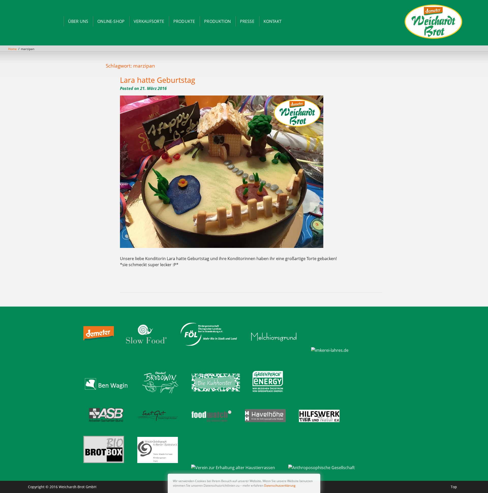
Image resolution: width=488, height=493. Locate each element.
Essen (158, 282)
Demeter (142, 282)
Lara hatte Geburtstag (157, 80)
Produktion (217, 21)
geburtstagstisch (173, 282)
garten (162, 282)
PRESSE (247, 21)
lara (179, 282)
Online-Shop (111, 21)
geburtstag (167, 282)
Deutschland (148, 282)
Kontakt (273, 21)
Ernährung (154, 282)
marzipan (183, 282)
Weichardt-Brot (213, 282)
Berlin (128, 282)
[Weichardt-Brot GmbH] (433, 38)
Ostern (195, 282)
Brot (132, 282)
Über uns (78, 21)
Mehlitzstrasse (190, 282)
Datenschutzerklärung (280, 485)
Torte (203, 282)
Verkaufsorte (149, 21)
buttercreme (136, 282)
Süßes (199, 282)
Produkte (184, 21)
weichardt (207, 282)
